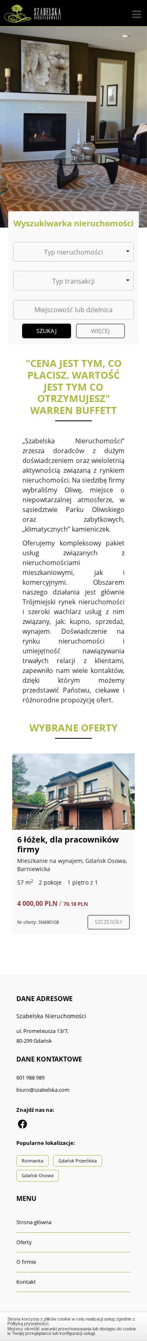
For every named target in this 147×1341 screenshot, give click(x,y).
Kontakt (26, 1281)
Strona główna (33, 1222)
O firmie (26, 1261)
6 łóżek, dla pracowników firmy (68, 844)
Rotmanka (32, 1161)
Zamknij (73, 1325)
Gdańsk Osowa (37, 1175)
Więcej (100, 331)
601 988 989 (30, 1077)
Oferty (24, 1242)
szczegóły (108, 922)
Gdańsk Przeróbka (77, 1161)
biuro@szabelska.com (42, 1089)
